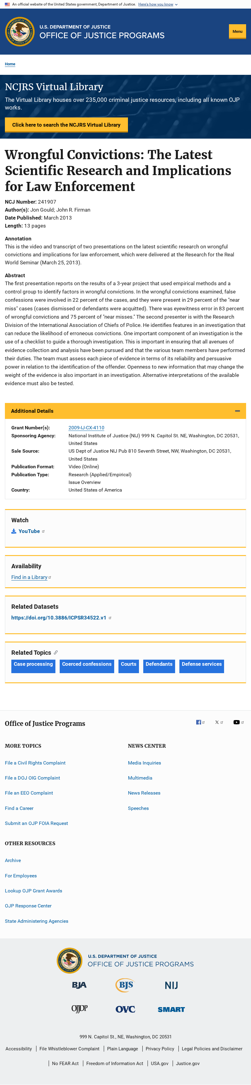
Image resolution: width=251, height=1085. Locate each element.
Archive (13, 860)
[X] (221, 726)
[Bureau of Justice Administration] (79, 990)
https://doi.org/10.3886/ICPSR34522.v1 (59, 618)
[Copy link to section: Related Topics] (54, 652)
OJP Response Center (28, 906)
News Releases (144, 793)
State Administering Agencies (36, 921)
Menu (237, 31)
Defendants (159, 664)
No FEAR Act (65, 1063)
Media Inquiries (144, 762)
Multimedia (140, 778)
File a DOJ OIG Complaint (32, 778)
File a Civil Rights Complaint (35, 762)
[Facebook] (203, 726)
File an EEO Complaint (29, 793)
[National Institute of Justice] (171, 990)
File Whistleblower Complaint (69, 1049)
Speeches (138, 808)
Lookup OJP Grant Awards (33, 891)
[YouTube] (239, 726)
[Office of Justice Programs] (20, 32)
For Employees (21, 876)
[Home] (102, 31)
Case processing (33, 664)
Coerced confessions (87, 664)
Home (10, 64)
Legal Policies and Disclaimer (212, 1049)
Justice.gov (188, 1063)
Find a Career (19, 808)
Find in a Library (29, 577)
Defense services (202, 664)
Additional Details (32, 411)
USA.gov (159, 1063)
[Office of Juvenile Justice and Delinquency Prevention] (80, 1014)
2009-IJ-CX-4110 (86, 428)
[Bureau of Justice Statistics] (125, 993)
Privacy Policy (160, 1049)
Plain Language (122, 1049)
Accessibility (19, 1049)
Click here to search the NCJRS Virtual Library (66, 125)
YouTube (30, 531)
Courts (129, 664)
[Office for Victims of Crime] (125, 1013)
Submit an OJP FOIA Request (36, 823)
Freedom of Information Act (114, 1063)
